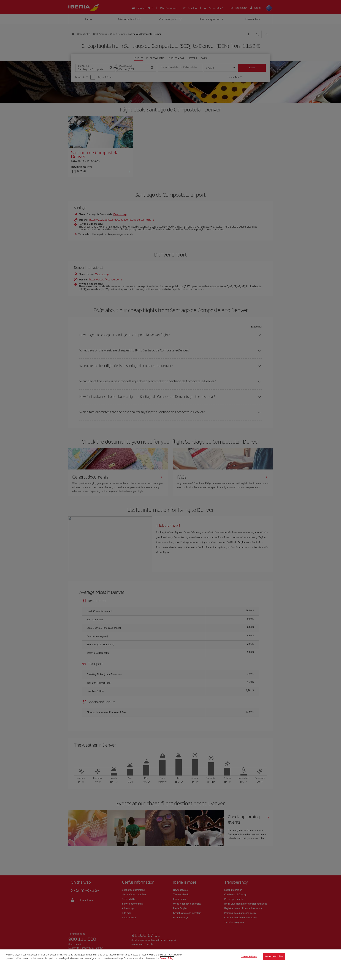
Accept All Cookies (274, 956)
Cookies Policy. (167, 958)
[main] (170, 956)
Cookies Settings (249, 956)
